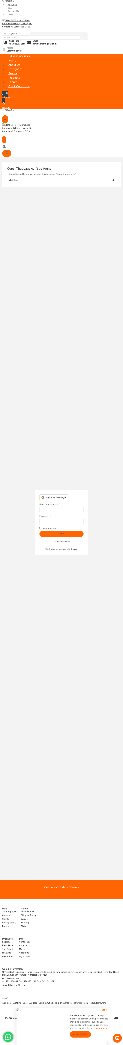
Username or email (53, 504)
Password (49, 516)
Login (61, 534)
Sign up (74, 549)
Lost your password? (61, 541)
